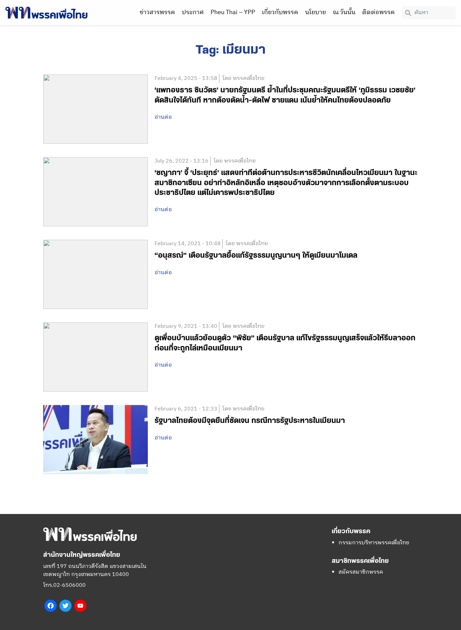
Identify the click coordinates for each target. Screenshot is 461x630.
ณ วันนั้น (344, 12)
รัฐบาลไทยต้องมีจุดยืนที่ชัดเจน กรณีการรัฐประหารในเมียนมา (250, 420)
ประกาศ (193, 12)
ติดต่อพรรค (378, 12)
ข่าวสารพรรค (157, 12)
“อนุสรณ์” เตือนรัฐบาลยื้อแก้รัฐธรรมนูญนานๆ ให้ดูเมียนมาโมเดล (256, 255)
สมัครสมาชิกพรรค (360, 572)
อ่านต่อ (163, 117)
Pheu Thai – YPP (233, 12)
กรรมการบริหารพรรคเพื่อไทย (373, 542)
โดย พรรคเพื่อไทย (243, 78)
